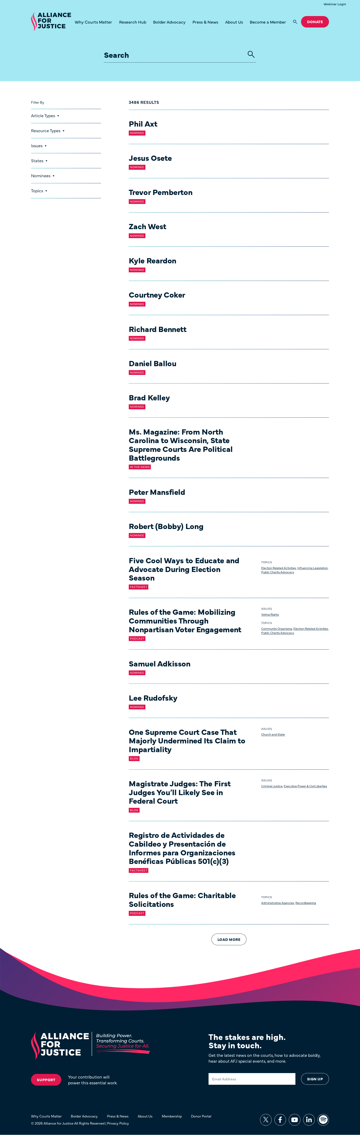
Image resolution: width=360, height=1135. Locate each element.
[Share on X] (266, 1120)
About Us (234, 22)
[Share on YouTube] (294, 1120)
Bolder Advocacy (169, 22)
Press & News (205, 22)
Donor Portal (201, 1116)
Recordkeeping (305, 903)
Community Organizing (276, 628)
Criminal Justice (271, 786)
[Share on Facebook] (280, 1120)
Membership (172, 1116)
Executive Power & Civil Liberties (305, 786)
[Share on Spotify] (323, 1120)
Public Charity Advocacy (277, 572)
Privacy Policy (118, 1123)
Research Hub (132, 22)
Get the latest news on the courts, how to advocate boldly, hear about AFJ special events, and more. (264, 1058)
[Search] (295, 22)
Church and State (273, 734)
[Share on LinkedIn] (309, 1120)
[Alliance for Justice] (51, 21)
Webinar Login (335, 4)
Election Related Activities (278, 568)
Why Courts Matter (93, 22)
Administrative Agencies (277, 903)
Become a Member (268, 22)
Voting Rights (270, 614)
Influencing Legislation (312, 568)
